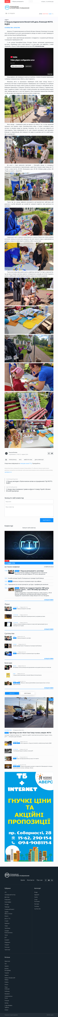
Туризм (6, 911)
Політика (36, 906)
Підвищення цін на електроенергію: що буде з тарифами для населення (28, 584)
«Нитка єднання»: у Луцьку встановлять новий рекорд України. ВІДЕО (36, 743)
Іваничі (6, 975)
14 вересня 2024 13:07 (21, 673)
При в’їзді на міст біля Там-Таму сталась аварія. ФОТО (30, 733)
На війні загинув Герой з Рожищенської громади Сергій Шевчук (26, 578)
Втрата (6, 916)
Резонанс (7, 947)
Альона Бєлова (13, 452)
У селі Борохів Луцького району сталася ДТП (23, 750)
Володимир (8, 970)
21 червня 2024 (24, 454)
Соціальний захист (9, 909)
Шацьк (6, 1010)
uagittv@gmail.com (8, 472)
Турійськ (7, 1007)
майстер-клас (28, 459)
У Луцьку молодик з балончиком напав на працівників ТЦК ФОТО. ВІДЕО (29, 482)
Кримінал (7, 923)
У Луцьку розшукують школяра (20, 1)
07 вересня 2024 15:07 (24, 741)
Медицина (7, 942)
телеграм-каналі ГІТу (26, 463)
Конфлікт (7, 940)
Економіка (37, 901)
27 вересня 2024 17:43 (21, 636)
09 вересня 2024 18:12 (18, 730)
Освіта (36, 897)
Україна (14, 681)
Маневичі (7, 994)
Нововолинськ (8, 996)
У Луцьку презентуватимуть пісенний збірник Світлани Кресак (27, 675)
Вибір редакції (27, 693)
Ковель (6, 982)
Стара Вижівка (8, 1005)
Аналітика (45, 13)
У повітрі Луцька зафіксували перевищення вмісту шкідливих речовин (29, 616)
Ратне (6, 998)
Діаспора (7, 897)
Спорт (35, 899)
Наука (6, 926)
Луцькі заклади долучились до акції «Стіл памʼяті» (28, 758)
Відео (50, 13)
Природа (7, 907)
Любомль (7, 991)
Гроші (6, 935)
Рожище (14, 644)
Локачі (6, 984)
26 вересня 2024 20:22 (24, 622)
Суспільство (15, 622)
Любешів (7, 989)
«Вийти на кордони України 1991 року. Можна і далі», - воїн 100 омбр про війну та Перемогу (32, 589)
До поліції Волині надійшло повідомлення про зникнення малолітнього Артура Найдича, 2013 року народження (31, 573)
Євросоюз (7, 961)
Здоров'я (36, 894)
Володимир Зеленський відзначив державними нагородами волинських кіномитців (32, 667)
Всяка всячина (8, 932)
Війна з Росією (8, 913)
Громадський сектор (10, 894)
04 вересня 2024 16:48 (24, 749)
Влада (35, 892)
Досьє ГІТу (7, 918)
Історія (6, 921)
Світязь (6, 1003)
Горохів (7, 973)
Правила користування (11, 1015)
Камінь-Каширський (10, 978)
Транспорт (7, 949)
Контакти (30, 880)
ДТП (6, 937)
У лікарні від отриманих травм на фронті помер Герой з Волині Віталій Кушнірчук (28, 490)
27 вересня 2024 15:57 (22, 644)
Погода (6, 904)
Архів (40, 13)
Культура (36, 904)
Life (5, 892)
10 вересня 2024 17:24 (21, 681)
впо (20, 459)
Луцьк (14, 636)
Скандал (7, 930)
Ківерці (6, 979)
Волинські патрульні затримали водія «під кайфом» (25, 581)
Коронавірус (8, 902)
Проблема (7, 928)
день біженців (39, 459)
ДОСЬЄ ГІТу (12, 693)
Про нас (40, 880)
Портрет (7, 945)
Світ (6, 963)
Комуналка (7, 899)
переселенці (13, 459)
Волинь (7, 968)
